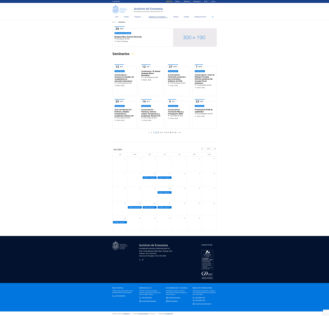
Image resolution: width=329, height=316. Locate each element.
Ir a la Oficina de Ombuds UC (203, 303)
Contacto (186, 17)
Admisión (169, 1)
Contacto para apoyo (174, 297)
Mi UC (206, 1)
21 (169, 203)
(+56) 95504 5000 (147, 297)
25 (125, 218)
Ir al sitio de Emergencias (149, 301)
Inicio (116, 17)
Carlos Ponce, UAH (169, 207)
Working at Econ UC (200, 17)
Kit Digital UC (168, 313)
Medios (178, 1)
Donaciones (196, 1)
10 (170, 132)
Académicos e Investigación (158, 17)
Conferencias (146, 106)
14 (169, 188)
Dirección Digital (143, 313)
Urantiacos (126, 313)
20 (155, 203)
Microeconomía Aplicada (122, 33)
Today (208, 148)
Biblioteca (187, 1)
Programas (138, 17)
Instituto (126, 17)
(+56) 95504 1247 (200, 300)
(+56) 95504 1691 (200, 297)
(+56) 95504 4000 (120, 295)
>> (180, 132)
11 (173, 132)
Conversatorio (119, 71)
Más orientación (173, 301)
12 (175, 132)
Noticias (175, 17)
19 (140, 203)
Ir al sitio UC (115, 1)
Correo (214, 1)
